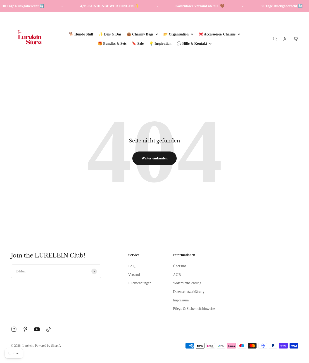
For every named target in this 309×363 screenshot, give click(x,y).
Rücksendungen (139, 283)
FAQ (131, 266)
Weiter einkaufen (154, 158)
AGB (177, 274)
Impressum (181, 300)
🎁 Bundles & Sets (112, 43)
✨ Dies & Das (110, 34)
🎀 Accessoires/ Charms (217, 34)
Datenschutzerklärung (188, 291)
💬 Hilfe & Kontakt (192, 43)
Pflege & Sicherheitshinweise (194, 308)
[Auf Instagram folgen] (14, 329)
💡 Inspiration (160, 43)
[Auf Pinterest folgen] (25, 329)
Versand (134, 274)
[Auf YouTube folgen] (37, 329)
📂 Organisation (176, 34)
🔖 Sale (138, 43)
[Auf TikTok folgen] (48, 329)
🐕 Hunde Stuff (81, 34)
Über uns (179, 266)
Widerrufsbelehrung (187, 283)
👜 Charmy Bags (140, 34)
